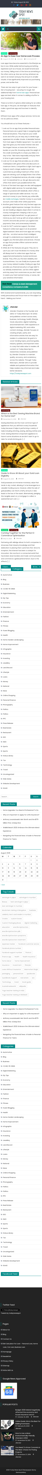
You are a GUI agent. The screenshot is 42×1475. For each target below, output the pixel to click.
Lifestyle (6, 672)
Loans (5, 677)
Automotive (7, 575)
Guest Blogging (8, 630)
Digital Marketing (9, 593)
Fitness (5, 626)
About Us (6, 1330)
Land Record (7, 668)
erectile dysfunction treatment (14, 940)
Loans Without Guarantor (11, 969)
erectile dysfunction (20, 927)
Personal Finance (9, 700)
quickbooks (31, 974)
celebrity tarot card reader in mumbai (16, 914)
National (6, 686)
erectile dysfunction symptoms (14, 935)
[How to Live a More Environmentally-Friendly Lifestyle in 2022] (7, 1436)
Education (7, 607)
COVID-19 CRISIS (9, 589)
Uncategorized (8, 774)
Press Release (8, 723)
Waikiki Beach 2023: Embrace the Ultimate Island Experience (21, 829)
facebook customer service (28, 944)
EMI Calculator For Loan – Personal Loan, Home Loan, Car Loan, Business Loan (20, 1345)
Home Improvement (10, 644)
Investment (17, 965)
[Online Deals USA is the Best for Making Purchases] (7, 1424)
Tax (4, 760)
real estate (24, 978)
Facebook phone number (11, 948)
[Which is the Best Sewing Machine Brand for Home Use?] (21, 397)
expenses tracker (8, 944)
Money (5, 681)
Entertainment (8, 612)
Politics (5, 709)
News (5, 691)
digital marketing (30, 923)
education (6, 927)
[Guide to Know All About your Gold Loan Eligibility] (21, 455)
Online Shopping (9, 695)
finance (28, 952)
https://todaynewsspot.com (20, 373)
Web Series (7, 779)
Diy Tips (6, 598)
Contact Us (7, 1339)
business (32, 910)
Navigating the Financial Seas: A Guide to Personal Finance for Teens (21, 837)
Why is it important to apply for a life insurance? (21, 815)
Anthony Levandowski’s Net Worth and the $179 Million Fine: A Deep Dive (20, 821)
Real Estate (7, 728)
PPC (4, 719)
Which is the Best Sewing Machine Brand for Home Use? (20, 414)
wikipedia (22, 986)
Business (5, 530)
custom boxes (16, 919)
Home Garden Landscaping (13, 640)
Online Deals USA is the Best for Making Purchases (27, 1422)
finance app (6, 957)
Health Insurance (29, 957)
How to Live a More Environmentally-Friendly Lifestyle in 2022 (25, 1435)
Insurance (6, 654)
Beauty (4, 902)
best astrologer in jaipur (19, 902)
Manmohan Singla (31, 969)
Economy (6, 603)
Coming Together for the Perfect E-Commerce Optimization (18, 534)
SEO (4, 737)
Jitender (20, 59)
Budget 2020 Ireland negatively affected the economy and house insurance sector (27, 1412)
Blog (4, 579)
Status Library (8, 756)
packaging (6, 974)
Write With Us (8, 1370)
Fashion (6, 617)
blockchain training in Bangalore (14, 910)
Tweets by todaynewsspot (11, 1313)
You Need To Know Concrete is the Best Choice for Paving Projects (27, 1449)
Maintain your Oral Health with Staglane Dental (7, 567)
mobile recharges (12, 199)
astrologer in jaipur (9, 897)
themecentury (21, 1472)
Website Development (11, 783)
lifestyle (28, 965)
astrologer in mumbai (27, 897)
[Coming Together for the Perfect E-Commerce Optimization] (21, 514)
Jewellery (6, 663)
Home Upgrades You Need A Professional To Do (20, 810)
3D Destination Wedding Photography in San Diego (37, 567)
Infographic (7, 649)
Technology (13, 53)
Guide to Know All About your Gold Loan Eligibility (20, 474)
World (5, 788)
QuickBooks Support (9, 978)
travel (16, 982)
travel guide (26, 982)
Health (5, 635)
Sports (5, 746)
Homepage (7, 1352)
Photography (8, 705)
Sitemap (6, 1366)
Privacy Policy (8, 1361)
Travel (5, 770)
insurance (5, 965)
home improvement (22, 961)
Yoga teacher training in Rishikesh (14, 995)
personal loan (18, 974)
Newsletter (7, 1356)
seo (33, 978)
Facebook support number (12, 952)
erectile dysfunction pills (11, 931)
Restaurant (7, 732)
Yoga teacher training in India (13, 990)
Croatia (5, 919)
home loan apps (23, 93)
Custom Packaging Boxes (11, 923)
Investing (6, 658)
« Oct (3, 885)
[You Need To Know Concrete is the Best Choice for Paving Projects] (7, 1450)
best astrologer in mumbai (12, 906)
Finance (4, 53)
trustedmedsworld (9, 986)
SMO (4, 742)
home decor (6, 961)
